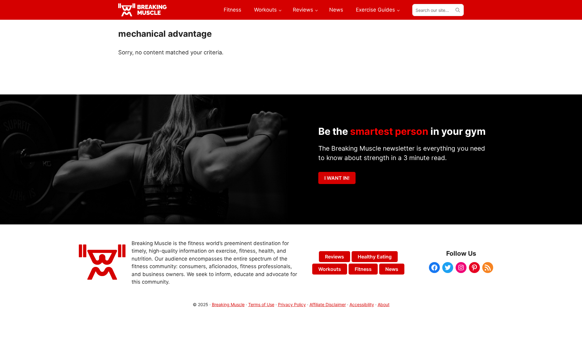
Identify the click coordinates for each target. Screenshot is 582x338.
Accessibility (362, 304)
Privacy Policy (292, 304)
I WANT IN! (337, 178)
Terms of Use (261, 304)
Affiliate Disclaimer (327, 304)
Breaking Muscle (228, 304)
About (384, 304)
